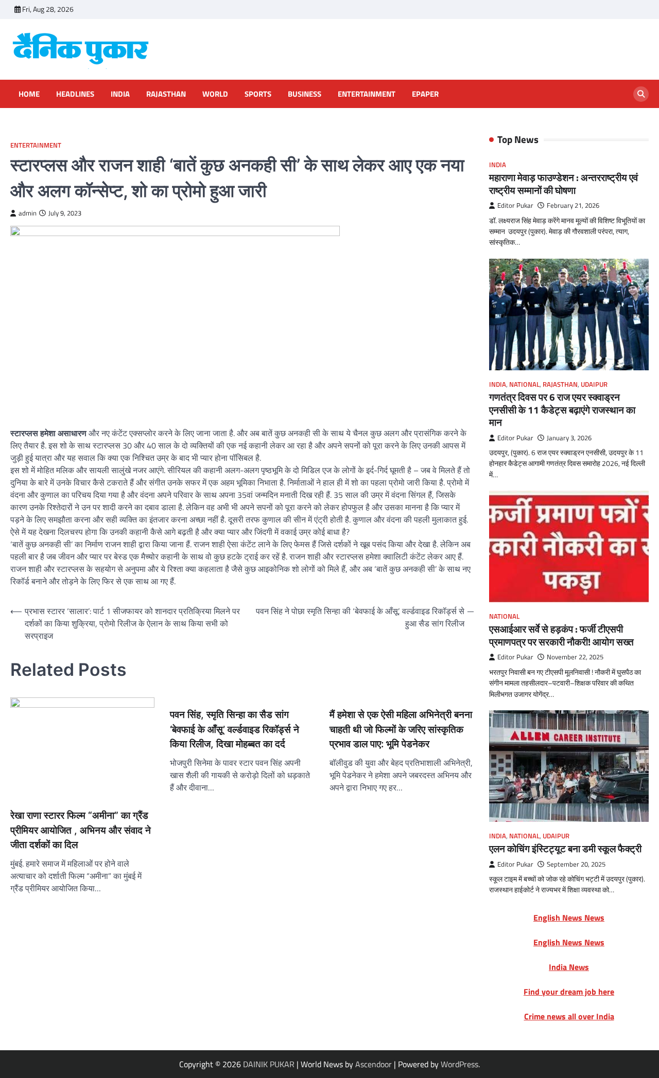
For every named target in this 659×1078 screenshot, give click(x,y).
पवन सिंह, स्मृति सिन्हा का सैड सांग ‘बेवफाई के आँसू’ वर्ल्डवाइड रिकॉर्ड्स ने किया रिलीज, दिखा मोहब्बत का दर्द (234, 729)
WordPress (459, 1064)
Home (29, 94)
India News (569, 967)
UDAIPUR (594, 384)
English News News (568, 917)
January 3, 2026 (569, 438)
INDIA (120, 94)
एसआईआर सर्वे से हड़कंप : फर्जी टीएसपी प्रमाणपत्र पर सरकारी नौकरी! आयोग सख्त (561, 635)
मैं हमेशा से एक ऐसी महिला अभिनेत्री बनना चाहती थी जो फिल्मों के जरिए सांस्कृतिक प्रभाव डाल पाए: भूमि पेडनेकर (401, 729)
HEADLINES (75, 94)
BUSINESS (304, 94)
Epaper (425, 94)
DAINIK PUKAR (268, 1064)
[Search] (641, 94)
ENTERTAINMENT (366, 94)
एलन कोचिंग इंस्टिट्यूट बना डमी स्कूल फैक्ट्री (565, 848)
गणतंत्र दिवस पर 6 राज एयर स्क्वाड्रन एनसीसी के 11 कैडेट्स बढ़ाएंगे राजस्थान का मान (562, 409)
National (524, 384)
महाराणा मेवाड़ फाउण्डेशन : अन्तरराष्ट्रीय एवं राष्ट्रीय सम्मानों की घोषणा (563, 183)
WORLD (215, 94)
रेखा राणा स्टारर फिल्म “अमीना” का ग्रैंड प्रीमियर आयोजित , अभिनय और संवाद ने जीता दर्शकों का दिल (80, 830)
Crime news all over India (569, 1016)
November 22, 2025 (575, 657)
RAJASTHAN (166, 94)
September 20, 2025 (576, 864)
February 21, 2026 (573, 205)
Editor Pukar (515, 205)
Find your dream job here (569, 991)
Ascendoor (373, 1064)
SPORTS (258, 94)
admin (28, 213)
